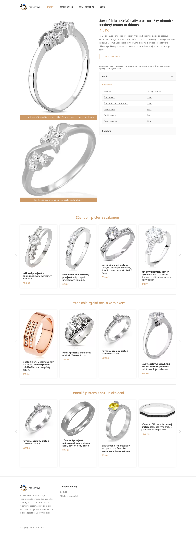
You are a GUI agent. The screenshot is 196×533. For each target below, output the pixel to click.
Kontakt (63, 492)
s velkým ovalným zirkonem (155, 366)
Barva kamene (110, 121)
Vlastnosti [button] (107, 84)
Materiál (107, 91)
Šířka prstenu (109, 97)
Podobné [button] (106, 131)
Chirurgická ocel (154, 91)
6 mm (149, 103)
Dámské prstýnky (131, 66)
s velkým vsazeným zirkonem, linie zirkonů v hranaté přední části (117, 269)
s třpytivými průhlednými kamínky (75, 277)
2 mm (149, 97)
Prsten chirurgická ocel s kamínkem (98, 303)
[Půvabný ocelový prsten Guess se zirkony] (117, 329)
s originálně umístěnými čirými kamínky (37, 276)
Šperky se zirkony (162, 66)
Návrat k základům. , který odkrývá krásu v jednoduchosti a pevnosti (157, 427)
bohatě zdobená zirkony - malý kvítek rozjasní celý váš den (156, 275)
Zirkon (149, 115)
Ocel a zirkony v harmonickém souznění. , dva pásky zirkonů (38, 365)
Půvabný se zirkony (115, 352)
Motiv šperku (109, 109)
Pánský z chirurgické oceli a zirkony (76, 354)
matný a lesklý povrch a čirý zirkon (76, 443)
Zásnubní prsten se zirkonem (98, 217)
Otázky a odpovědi (69, 496)
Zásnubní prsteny (146, 66)
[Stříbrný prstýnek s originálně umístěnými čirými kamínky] (38, 247)
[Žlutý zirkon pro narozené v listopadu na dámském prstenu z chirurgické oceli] (117, 421)
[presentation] (16, 254)
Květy (149, 109)
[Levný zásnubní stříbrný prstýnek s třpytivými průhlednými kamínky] (78, 248)
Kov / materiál (86, 7)
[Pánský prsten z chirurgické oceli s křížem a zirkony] (78, 329)
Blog (102, 7)
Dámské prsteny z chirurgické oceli (98, 393)
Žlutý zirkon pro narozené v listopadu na (116, 448)
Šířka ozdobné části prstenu (116, 103)
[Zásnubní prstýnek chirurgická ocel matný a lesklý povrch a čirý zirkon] (78, 418)
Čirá (149, 121)
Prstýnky (119, 66)
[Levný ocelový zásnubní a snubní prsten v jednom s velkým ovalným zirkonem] (157, 335)
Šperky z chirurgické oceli (110, 68)
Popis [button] (105, 76)
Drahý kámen (66, 7)
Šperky (50, 7)
